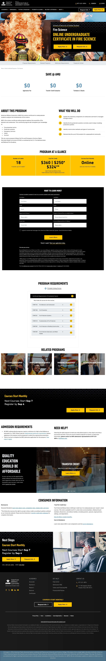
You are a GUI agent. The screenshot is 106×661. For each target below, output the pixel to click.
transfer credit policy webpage (39, 513)
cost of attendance (88, 524)
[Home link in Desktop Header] (15, 3)
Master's (31, 587)
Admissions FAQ (57, 585)
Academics (4, 9)
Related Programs (45, 63)
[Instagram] (12, 590)
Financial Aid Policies (58, 590)
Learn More (70, 473)
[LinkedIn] (15, 590)
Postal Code (22, 221)
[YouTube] (18, 590)
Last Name (56, 197)
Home (2, 68)
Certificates (32, 593)
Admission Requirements (62, 63)
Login (103, 3)
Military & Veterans (50, 9)
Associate (32, 582)
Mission (72, 615)
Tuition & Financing (23, 9)
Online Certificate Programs (11, 68)
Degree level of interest (24, 213)
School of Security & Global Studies (66, 25)
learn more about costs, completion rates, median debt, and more (30, 508)
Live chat (21, 565)
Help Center (56, 582)
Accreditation (48, 615)
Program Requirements (29, 63)
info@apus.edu (63, 438)
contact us (60, 266)
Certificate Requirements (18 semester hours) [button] (45, 296)
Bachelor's (32, 585)
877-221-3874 (81, 3)
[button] (53, 305)
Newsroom (66, 615)
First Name (21, 197)
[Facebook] (6, 590)
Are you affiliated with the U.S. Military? (62, 221)
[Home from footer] (12, 582)
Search (93, 3)
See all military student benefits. (63, 517)
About (60, 9)
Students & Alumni (37, 9)
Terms (42, 615)
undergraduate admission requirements (35, 433)
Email (20, 205)
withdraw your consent (28, 266)
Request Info (84, 10)
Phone (55, 205)
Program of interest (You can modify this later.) (64, 213)
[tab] (53, 296)
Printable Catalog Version (54, 288)
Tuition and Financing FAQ (60, 587)
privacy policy (50, 266)
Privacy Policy (35, 615)
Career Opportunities (57, 615)
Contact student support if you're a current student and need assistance (39, 194)
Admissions (13, 9)
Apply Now (97, 10)
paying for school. (11, 484)
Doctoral (31, 590)
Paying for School (78, 63)
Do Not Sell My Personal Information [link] (53, 621)
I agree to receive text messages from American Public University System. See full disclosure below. (47, 230)
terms (54, 266)
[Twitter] (9, 590)
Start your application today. (57, 243)
